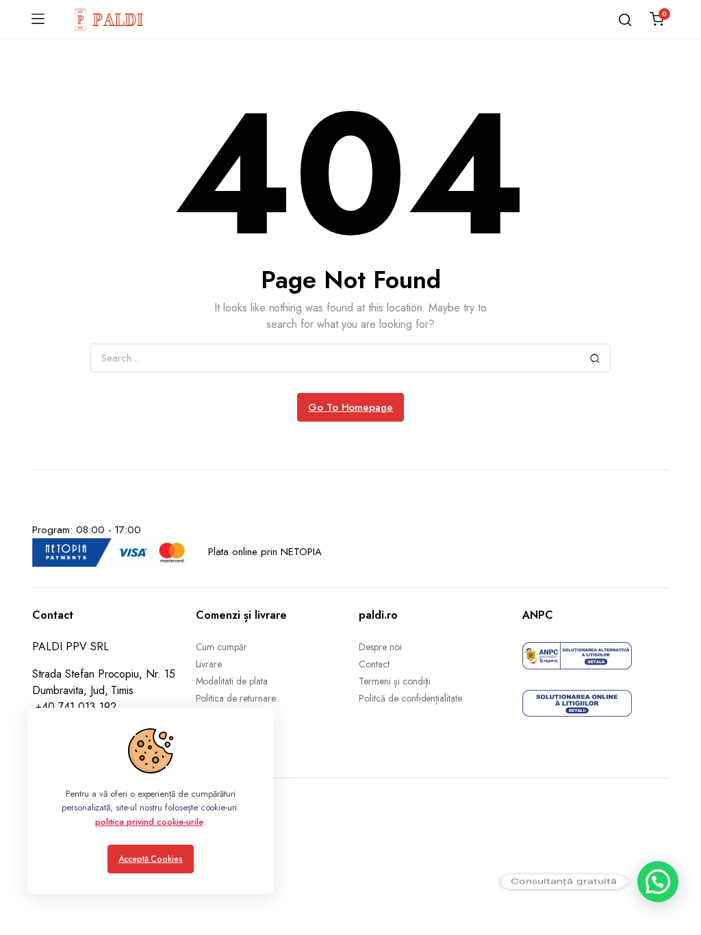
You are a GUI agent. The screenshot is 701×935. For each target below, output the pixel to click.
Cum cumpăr (222, 647)
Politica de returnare (236, 698)
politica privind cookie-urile (149, 821)
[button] (657, 881)
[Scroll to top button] (679, 870)
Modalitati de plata (232, 681)
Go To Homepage (351, 407)
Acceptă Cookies (150, 859)
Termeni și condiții (395, 681)
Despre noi (380, 647)
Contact (374, 664)
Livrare (209, 664)
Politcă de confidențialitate (410, 698)
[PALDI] (109, 19)
